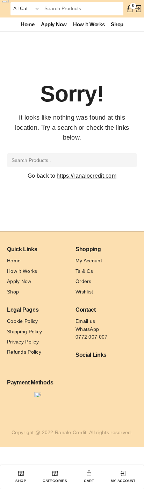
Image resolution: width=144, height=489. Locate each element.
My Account (88, 260)
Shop (13, 292)
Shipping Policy (24, 331)
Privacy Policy (23, 342)
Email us (85, 321)
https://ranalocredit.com (86, 176)
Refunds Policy (24, 352)
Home (14, 260)
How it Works (22, 271)
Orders (83, 281)
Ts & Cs (84, 271)
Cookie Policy (22, 321)
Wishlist (84, 292)
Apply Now (19, 281)
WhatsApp (87, 329)
